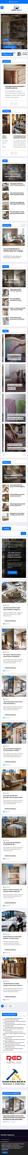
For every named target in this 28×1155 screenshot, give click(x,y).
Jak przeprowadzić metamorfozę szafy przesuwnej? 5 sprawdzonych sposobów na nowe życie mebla (17, 290)
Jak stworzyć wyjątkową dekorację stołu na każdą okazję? (17, 203)
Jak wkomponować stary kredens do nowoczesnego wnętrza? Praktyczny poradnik (13, 43)
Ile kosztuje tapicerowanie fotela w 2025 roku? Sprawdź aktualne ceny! (17, 505)
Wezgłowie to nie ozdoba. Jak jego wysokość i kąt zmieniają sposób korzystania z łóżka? (17, 514)
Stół (12, 550)
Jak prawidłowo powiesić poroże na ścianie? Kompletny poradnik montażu (17, 495)
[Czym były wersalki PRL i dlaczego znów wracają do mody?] (14, 780)
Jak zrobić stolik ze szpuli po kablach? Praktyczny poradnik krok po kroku (13, 175)
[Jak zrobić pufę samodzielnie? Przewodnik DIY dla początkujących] (14, 827)
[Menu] (2, 7)
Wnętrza (11, 771)
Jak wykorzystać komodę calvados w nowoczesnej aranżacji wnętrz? (14, 87)
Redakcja (6, 16)
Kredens (6, 40)
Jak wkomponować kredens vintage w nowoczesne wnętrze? (12, 984)
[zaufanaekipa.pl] (14, 1076)
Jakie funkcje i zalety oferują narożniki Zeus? (13, 250)
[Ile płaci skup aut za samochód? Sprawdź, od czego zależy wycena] (14, 921)
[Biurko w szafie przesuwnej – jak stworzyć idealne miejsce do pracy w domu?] (14, 874)
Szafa (5, 630)
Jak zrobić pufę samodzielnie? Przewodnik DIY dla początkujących (12, 844)
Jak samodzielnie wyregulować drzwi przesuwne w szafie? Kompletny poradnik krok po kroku (17, 299)
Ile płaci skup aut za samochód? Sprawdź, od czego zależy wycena (12, 938)
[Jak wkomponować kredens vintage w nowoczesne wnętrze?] (14, 968)
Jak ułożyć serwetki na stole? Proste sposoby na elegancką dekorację (17, 184)
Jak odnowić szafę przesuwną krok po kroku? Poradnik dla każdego (12, 281)
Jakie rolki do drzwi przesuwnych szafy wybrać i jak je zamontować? (18, 318)
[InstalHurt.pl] (14, 1059)
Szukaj (6, 528)
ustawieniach (4, 1149)
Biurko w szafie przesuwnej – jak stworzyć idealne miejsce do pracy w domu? (17, 309)
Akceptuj (5, 1152)
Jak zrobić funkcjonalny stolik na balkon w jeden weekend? (17, 194)
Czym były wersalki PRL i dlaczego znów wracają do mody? (14, 476)
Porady (5, 818)
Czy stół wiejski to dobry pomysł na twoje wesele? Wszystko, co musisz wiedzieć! (17, 213)
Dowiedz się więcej (10, 47)
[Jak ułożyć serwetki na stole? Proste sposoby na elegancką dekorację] (14, 592)
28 (10, 1006)
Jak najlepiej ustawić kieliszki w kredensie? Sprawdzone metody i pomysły (13, 137)
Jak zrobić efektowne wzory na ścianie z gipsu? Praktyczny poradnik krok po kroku (17, 486)
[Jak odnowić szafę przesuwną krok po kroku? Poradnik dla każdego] (14, 639)
